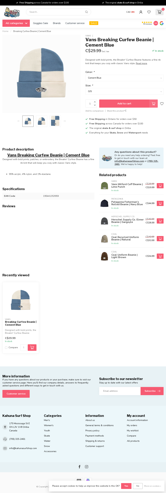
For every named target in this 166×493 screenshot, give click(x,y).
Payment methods (94, 435)
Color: (90, 72)
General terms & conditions (99, 425)
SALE (94, 23)
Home (5, 31)
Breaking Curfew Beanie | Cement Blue (32, 31)
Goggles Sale (40, 23)
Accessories (50, 451)
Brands (57, 23)
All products (133, 441)
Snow (47, 446)
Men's (47, 420)
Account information (137, 420)
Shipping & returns (95, 441)
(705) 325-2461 (17, 439)
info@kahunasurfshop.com (129, 161)
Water (47, 441)
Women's (48, 425)
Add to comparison (94, 110)
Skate (47, 435)
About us (90, 420)
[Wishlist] (149, 12)
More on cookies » (152, 486)
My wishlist (132, 430)
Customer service (75, 23)
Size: (89, 85)
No (137, 485)
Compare (13, 347)
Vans (88, 36)
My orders (132, 425)
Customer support (94, 446)
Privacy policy (92, 430)
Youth (47, 430)
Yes (126, 485)
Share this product (115, 110)
